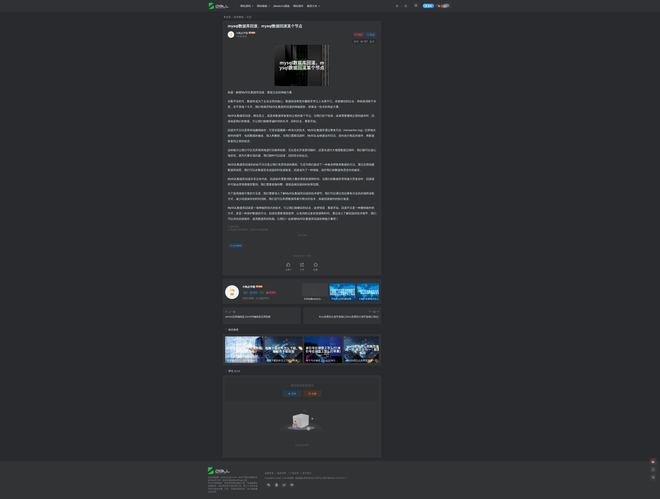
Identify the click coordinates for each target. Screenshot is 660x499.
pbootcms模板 (281, 6)
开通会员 (445, 5)
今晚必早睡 (242, 33)
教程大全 (312, 6)
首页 (228, 17)
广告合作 (294, 473)
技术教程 (239, 17)
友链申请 (269, 473)
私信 (372, 34)
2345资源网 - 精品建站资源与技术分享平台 (302, 477)
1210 (254, 292)
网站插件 (298, 6)
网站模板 (262, 6)
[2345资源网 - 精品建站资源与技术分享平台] (219, 470)
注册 (314, 393)
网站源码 (245, 6)
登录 (293, 393)
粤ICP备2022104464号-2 (334, 477)
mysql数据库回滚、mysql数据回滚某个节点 (265, 26)
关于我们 (306, 473)
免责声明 (281, 473)
